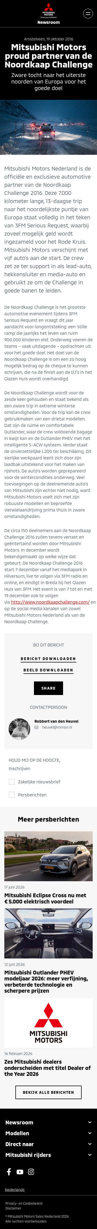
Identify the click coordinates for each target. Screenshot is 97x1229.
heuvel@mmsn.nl (56, 727)
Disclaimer (13, 1208)
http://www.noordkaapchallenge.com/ (50, 601)
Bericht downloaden (48, 658)
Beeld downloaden (48, 670)
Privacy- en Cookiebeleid (23, 1203)
